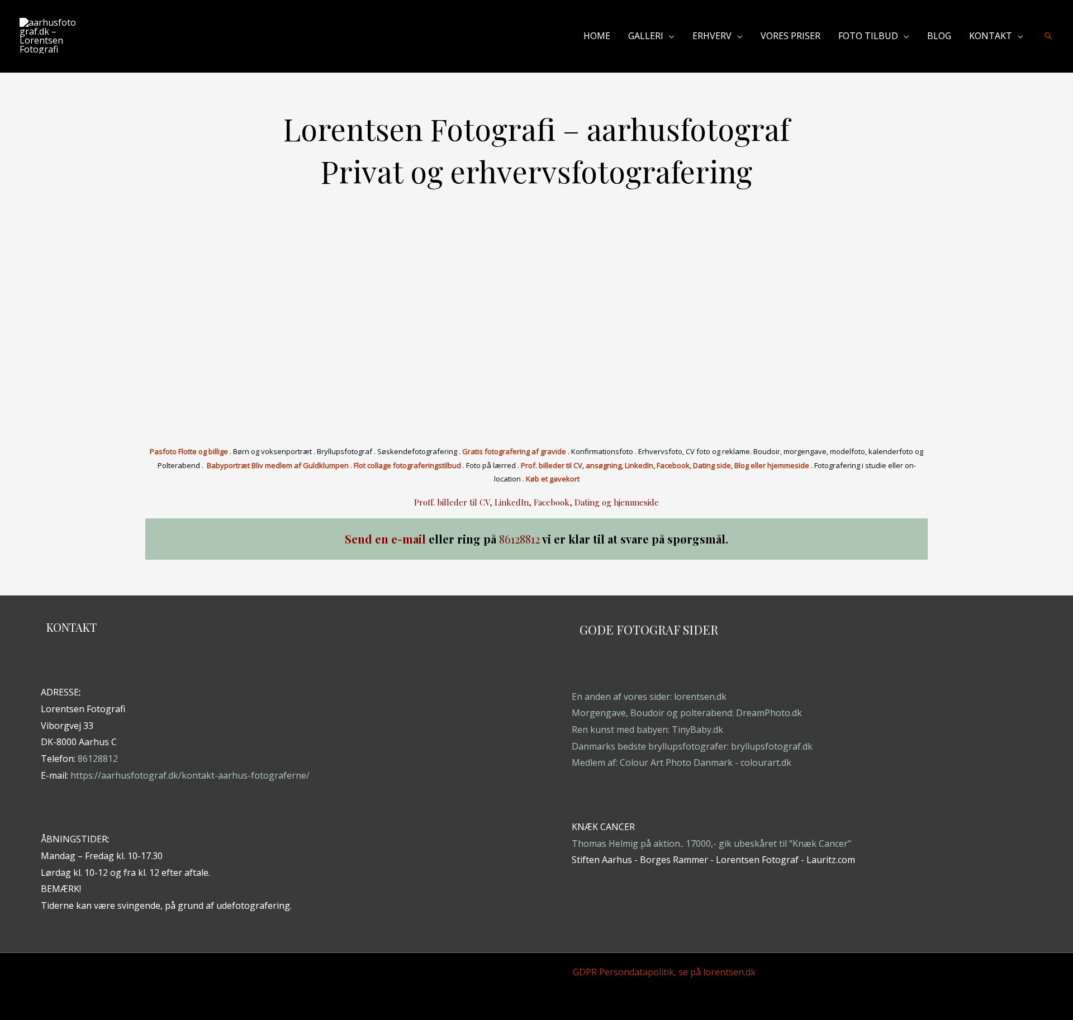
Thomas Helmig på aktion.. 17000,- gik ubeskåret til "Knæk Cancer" (711, 843)
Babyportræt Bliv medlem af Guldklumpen (278, 465)
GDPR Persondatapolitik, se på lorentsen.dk (664, 972)
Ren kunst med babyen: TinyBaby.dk (647, 729)
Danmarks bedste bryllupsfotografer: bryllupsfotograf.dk (692, 746)
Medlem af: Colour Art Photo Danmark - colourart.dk (681, 762)
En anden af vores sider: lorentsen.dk (649, 696)
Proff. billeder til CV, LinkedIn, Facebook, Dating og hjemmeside (536, 502)
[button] (669, 36)
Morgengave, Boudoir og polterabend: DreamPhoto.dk (687, 713)
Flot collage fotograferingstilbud (407, 465)
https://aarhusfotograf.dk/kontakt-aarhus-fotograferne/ (190, 775)
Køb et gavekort (553, 479)
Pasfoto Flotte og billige (189, 451)
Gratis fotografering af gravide (514, 451)
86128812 (98, 758)
